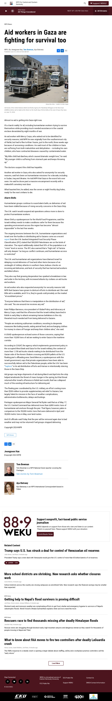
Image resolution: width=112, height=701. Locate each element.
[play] (6, 11)
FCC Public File (45, 683)
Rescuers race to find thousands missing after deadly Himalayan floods (51, 621)
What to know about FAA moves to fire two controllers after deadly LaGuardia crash (54, 642)
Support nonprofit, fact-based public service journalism (62, 521)
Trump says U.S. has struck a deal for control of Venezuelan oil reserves (51, 551)
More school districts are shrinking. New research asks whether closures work (52, 576)
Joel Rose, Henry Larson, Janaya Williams (17, 603)
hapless (8, 366)
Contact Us (90, 678)
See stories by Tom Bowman (29, 474)
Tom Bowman (28, 49)
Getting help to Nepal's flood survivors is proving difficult (42, 599)
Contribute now (45, 534)
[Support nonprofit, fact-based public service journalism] (17, 526)
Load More (56, 663)
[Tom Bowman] (9, 469)
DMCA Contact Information (95, 683)
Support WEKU (68, 683)
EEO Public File (68, 678)
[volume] (12, 11)
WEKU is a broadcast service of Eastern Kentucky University (50, 678)
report (7, 239)
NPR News (8, 24)
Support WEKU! (99, 3)
